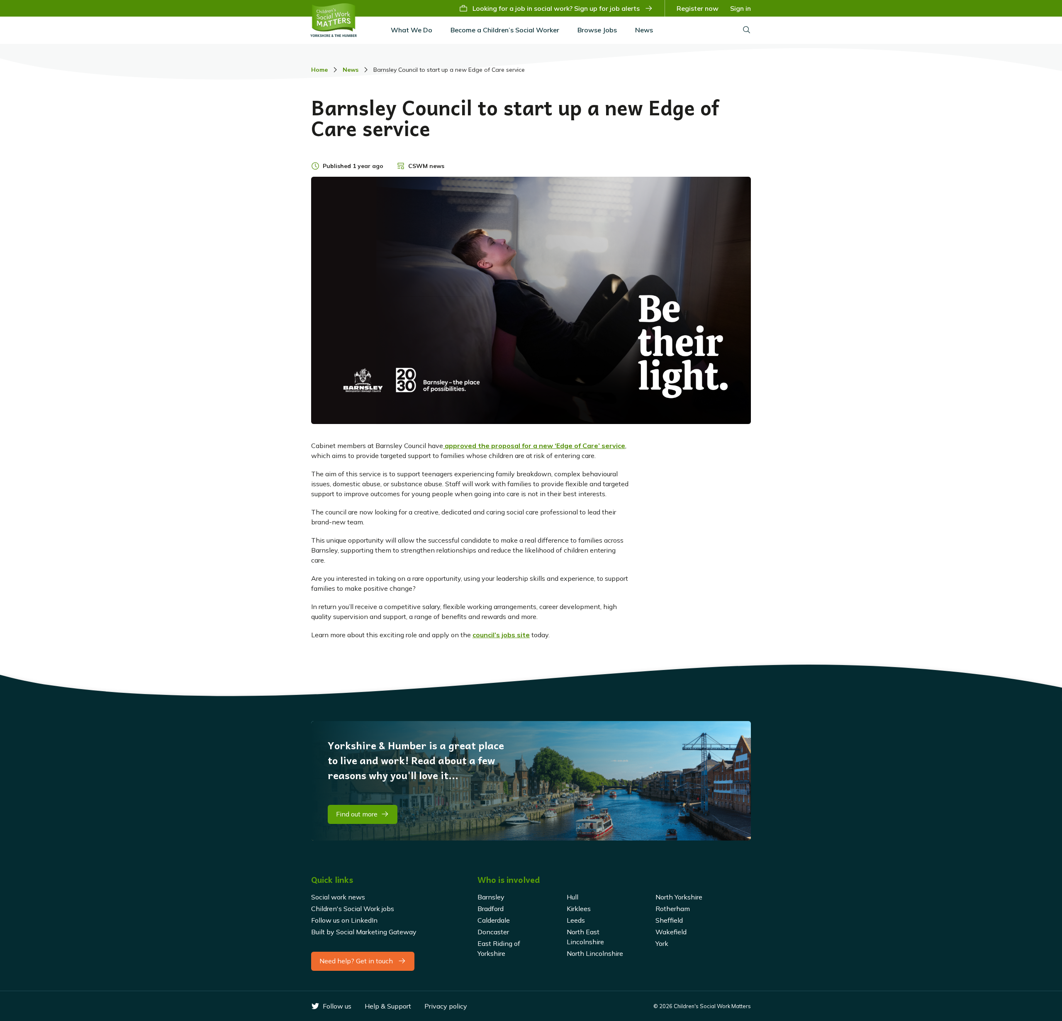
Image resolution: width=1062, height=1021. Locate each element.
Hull (572, 897)
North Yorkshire (678, 897)
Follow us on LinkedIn (344, 920)
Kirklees (579, 908)
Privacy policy (445, 1006)
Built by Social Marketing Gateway (364, 932)
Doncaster (493, 932)
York (661, 943)
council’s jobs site (501, 635)
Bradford (490, 908)
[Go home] (333, 20)
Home (319, 69)
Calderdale (493, 920)
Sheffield (669, 920)
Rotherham (672, 908)
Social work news (338, 897)
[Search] (747, 30)
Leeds (576, 920)
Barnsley (490, 897)
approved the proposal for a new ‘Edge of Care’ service (534, 445)
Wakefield (671, 932)
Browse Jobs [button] (597, 30)
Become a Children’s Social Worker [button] (505, 30)
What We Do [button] (411, 30)
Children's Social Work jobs (352, 908)
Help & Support (388, 1006)
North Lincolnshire (595, 953)
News (644, 30)
